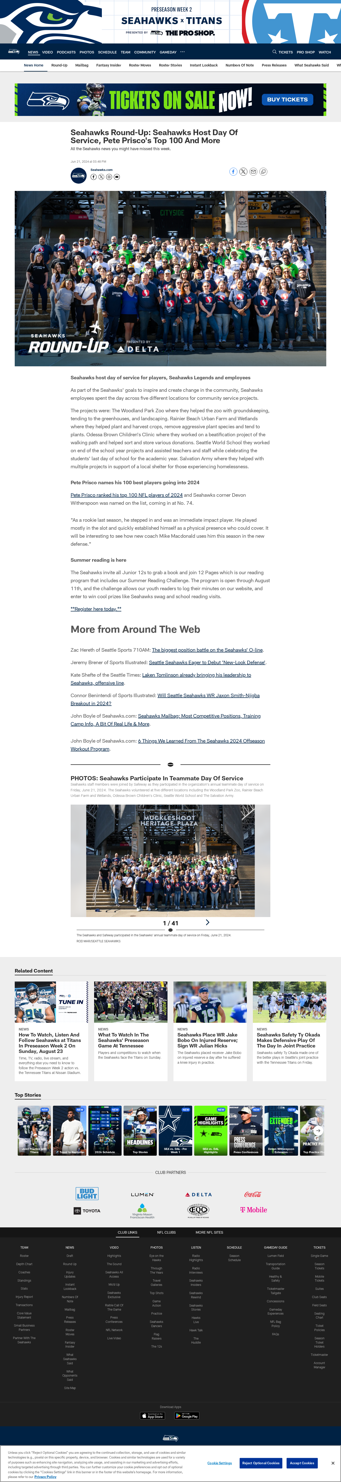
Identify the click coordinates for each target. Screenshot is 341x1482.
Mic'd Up (114, 1284)
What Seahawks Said (70, 1359)
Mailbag (70, 1309)
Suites (319, 1288)
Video (114, 1247)
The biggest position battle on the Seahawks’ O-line (207, 650)
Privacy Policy (45, 1477)
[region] (170, 1463)
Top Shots (157, 1293)
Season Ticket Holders (319, 1342)
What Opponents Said (69, 1376)
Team (24, 1247)
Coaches (24, 1272)
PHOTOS (157, 1247)
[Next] (207, 922)
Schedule (234, 1247)
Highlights (114, 1255)
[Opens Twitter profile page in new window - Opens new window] (101, 177)
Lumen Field (276, 1255)
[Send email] (253, 174)
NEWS (70, 1247)
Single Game (319, 1255)
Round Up (70, 1264)
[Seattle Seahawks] (170, 1439)
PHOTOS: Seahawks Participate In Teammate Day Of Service (157, 778)
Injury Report (24, 1296)
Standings (24, 1280)
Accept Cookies (302, 1463)
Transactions (24, 1305)
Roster (24, 1255)
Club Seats (319, 1297)
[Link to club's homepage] (14, 51)
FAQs (275, 1334)
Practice (156, 1313)
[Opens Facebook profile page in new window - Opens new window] (94, 177)
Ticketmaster (319, 1354)
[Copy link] (263, 172)
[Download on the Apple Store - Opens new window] (152, 1416)
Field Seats (319, 1305)
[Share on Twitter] (243, 174)
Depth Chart (24, 1264)
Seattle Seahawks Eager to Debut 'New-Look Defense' (207, 662)
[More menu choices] (182, 52)
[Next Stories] (318, 1131)
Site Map (70, 1388)
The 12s (156, 1346)
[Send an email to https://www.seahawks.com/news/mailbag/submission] (117, 177)
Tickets (320, 1247)
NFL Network (114, 1330)
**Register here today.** (96, 609)
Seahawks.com (102, 169)
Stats (24, 1288)
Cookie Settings (219, 1463)
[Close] (333, 1463)
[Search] (275, 51)
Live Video (114, 1338)
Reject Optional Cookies (261, 1463)
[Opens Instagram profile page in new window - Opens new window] (109, 177)
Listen (196, 1247)
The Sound (114, 1264)
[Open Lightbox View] (170, 877)
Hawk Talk (196, 1330)
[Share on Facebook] (233, 174)
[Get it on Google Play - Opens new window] (187, 1418)
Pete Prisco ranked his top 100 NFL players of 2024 (127, 495)
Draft (70, 1255)
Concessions (275, 1301)
